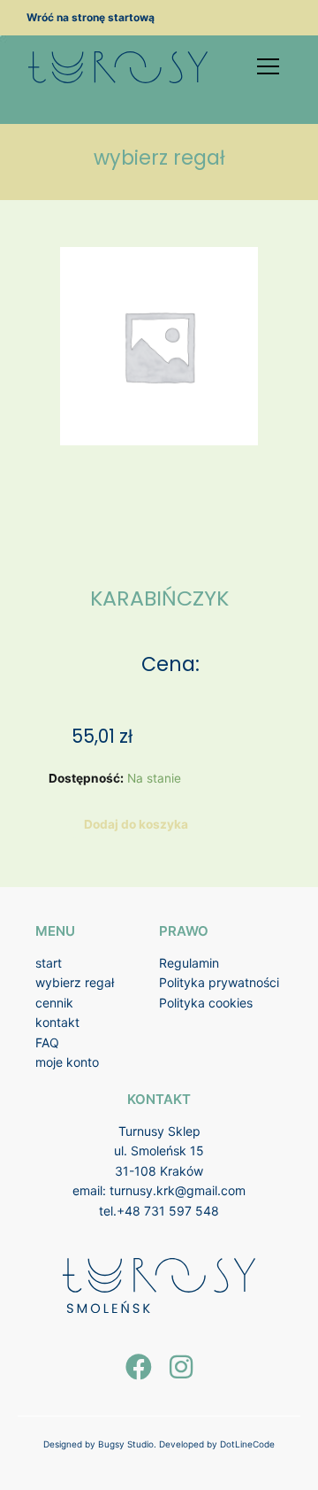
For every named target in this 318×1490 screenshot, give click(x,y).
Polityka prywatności (219, 982)
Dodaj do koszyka (136, 824)
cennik (54, 1002)
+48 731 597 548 (168, 1210)
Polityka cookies (206, 1002)
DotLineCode (247, 1444)
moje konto (67, 1061)
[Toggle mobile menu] (268, 66)
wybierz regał (74, 982)
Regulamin (189, 962)
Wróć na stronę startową (90, 17)
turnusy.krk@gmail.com (178, 1190)
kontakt (57, 1022)
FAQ (47, 1042)
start (48, 962)
